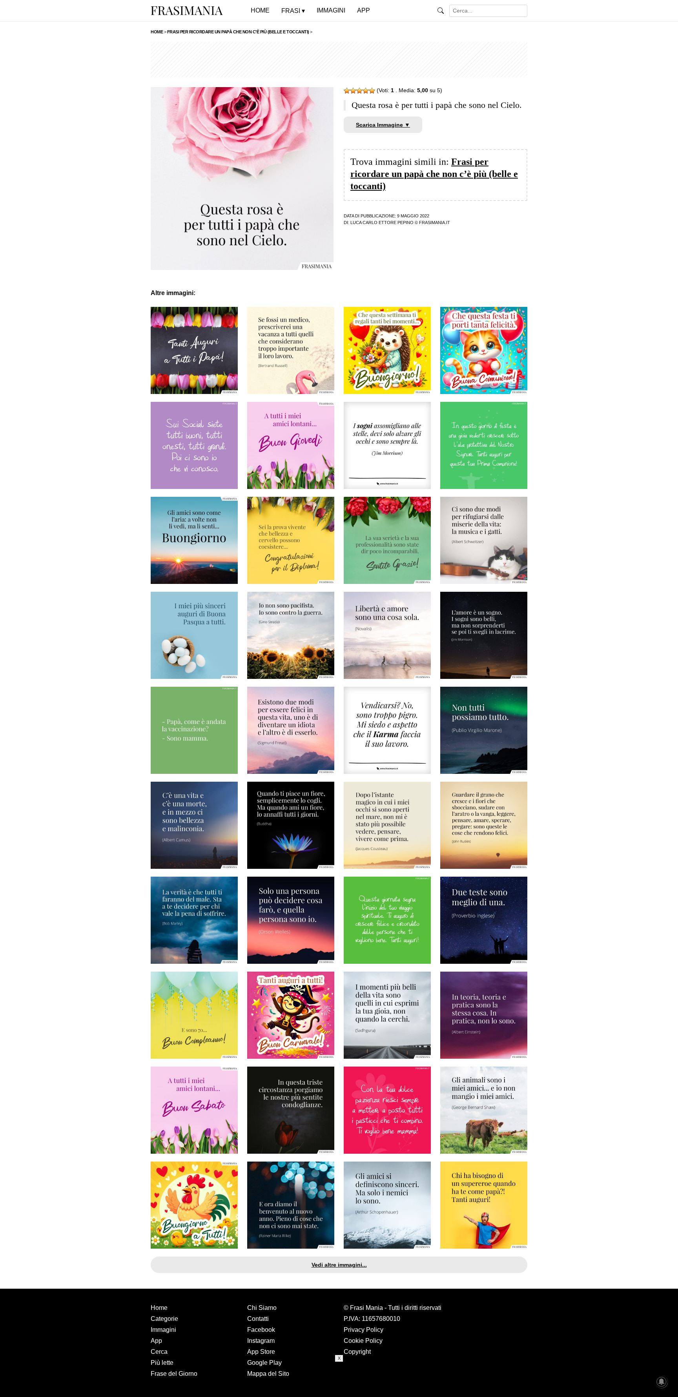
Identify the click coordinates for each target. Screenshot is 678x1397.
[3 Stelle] (359, 91)
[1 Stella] (347, 91)
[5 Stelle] (372, 91)
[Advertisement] (339, 59)
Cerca (159, 1351)
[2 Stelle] (353, 91)
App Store (261, 1351)
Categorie (164, 1318)
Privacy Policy (363, 1329)
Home (159, 1307)
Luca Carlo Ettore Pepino (382, 222)
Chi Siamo (262, 1307)
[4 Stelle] (366, 91)
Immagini (163, 1329)
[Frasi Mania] (187, 10)
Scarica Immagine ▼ (383, 125)
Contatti (258, 1318)
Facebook (261, 1329)
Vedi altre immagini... (339, 1265)
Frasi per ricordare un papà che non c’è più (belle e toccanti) (434, 174)
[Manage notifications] (661, 1381)
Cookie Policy (363, 1340)
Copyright (357, 1351)
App (156, 1340)
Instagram (261, 1340)
